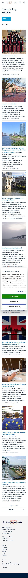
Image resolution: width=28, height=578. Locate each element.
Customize (13, 301)
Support (4, 566)
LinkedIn (4, 551)
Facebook (4, 547)
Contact (4, 560)
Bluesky (4, 545)
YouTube (4, 555)
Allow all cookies (14, 296)
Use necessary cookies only (14, 306)
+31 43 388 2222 (6, 533)
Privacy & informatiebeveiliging (10, 564)
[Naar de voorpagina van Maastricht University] (9, 2)
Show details (20, 291)
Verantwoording (6, 562)
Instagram (4, 549)
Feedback (4, 567)
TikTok (3, 553)
